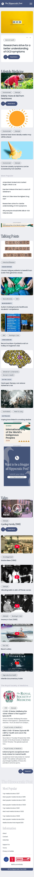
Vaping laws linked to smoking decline (16, 419)
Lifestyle (17, 92)
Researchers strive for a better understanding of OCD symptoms (16, 48)
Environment (7, 92)
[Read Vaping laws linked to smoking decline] (17, 399)
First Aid (5, 646)
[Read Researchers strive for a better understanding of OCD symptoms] (17, 22)
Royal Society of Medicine (13, 727)
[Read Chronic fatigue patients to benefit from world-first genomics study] (17, 250)
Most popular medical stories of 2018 (14, 797)
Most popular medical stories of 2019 (14, 800)
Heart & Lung (18, 411)
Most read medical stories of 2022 (13, 811)
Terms (5, 848)
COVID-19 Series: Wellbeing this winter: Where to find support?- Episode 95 (15, 713)
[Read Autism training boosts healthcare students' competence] (17, 286)
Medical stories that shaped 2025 (13, 822)
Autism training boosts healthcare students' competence (14, 308)
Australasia (6, 411)
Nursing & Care (14, 335)
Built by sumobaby (17, 864)
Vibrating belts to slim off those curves (16, 590)
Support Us (6, 844)
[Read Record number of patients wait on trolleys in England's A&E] (17, 323)
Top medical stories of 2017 (11, 793)
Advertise (6, 840)
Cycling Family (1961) (11, 524)
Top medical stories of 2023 (11, 816)
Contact (5, 836)
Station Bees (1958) (8, 560)
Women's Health (8, 375)
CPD (5, 708)
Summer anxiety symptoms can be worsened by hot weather (14, 167)
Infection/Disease (9, 262)
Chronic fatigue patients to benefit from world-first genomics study (16, 271)
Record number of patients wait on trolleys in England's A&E (14, 344)
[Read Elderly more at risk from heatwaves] (17, 81)
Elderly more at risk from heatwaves (12, 97)
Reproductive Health (9, 675)
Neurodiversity (7, 299)
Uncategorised (8, 557)
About (5, 833)
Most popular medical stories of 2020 (14, 805)
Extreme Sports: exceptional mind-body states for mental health (16, 753)
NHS (17, 299)
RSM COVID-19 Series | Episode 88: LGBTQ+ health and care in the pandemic (16, 732)
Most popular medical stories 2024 (13, 819)
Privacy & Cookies (8, 851)
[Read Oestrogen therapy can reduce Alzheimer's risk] (17, 359)
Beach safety (6, 649)
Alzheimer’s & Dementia (11, 372)
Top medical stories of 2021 (11, 808)
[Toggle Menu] (31, 3)
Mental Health (10, 40)
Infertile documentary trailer (12, 678)
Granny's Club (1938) (9, 619)
